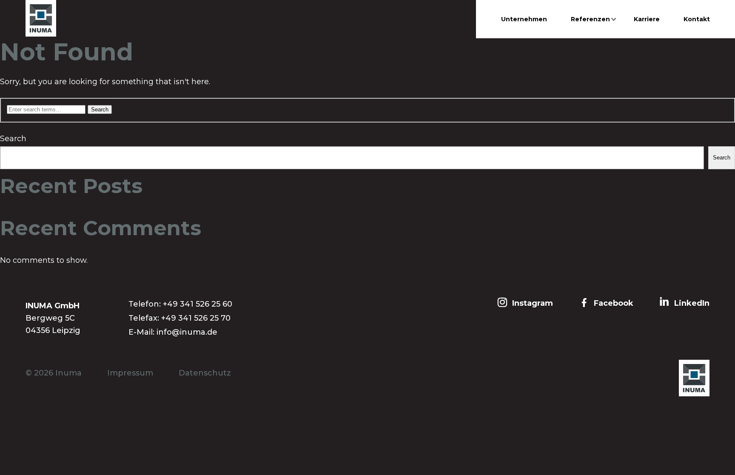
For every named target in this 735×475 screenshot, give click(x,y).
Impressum (130, 373)
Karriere (647, 19)
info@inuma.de (187, 332)
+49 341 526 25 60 (197, 304)
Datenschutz (205, 373)
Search (13, 138)
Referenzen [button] (590, 19)
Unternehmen (524, 19)
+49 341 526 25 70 (196, 318)
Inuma (68, 373)
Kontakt (697, 19)
